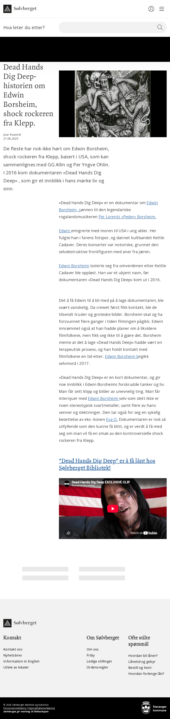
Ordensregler (97, 667)
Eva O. (112, 419)
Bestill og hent (140, 667)
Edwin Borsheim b (122, 356)
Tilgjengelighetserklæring (41, 708)
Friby (91, 655)
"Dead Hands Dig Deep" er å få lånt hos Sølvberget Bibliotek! (107, 464)
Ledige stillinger (99, 661)
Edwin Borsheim (74, 265)
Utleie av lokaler (16, 667)
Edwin (65, 230)
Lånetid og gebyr (142, 661)
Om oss (93, 649)
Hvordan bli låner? (143, 655)
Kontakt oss (12, 649)
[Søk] (161, 27)
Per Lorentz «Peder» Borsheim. (127, 216)
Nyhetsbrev (12, 655)
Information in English (21, 661)
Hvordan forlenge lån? (146, 673)
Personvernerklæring (14, 708)
